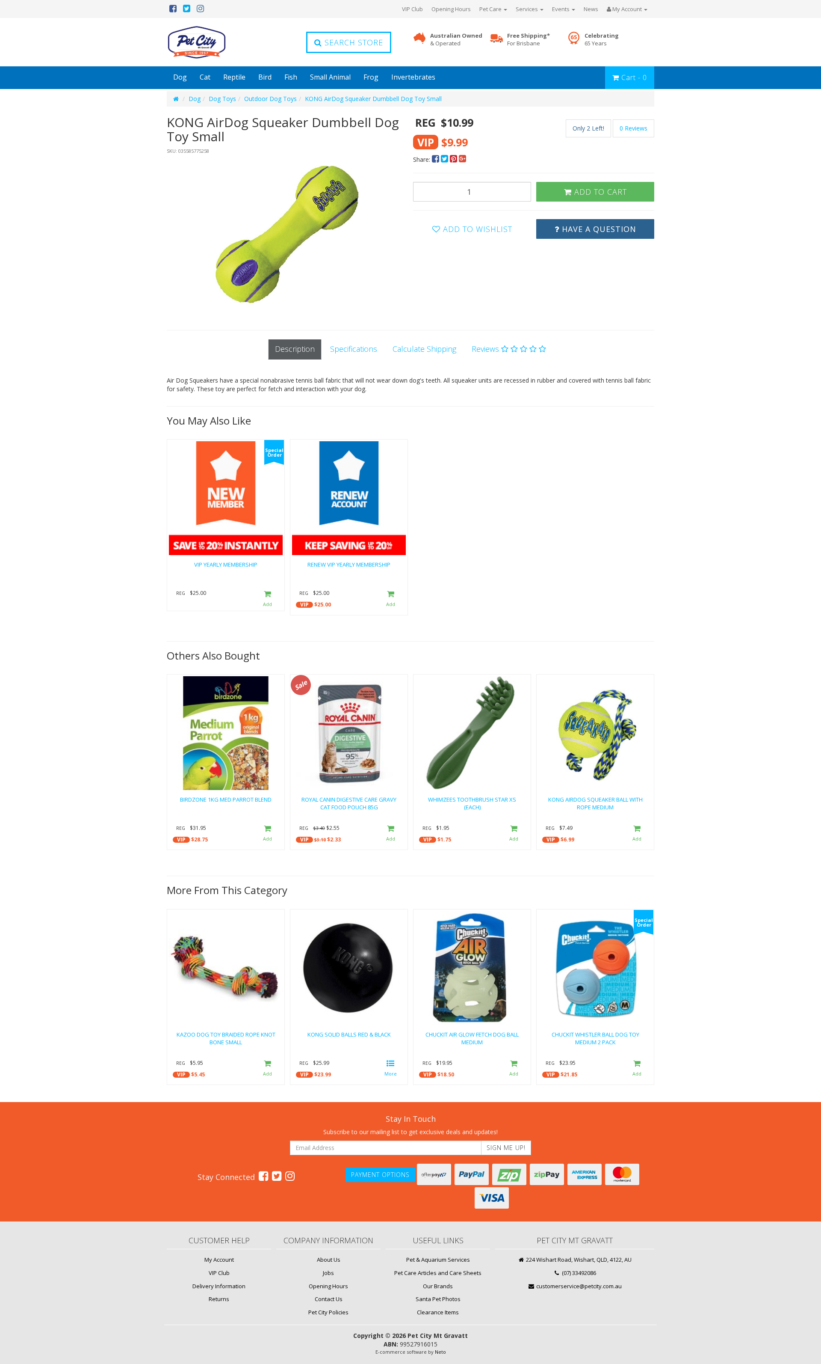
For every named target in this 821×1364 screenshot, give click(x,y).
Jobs (328, 1273)
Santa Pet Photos (438, 1299)
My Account (219, 1259)
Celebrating (602, 40)
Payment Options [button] (380, 1175)
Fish (290, 77)
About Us (328, 1259)
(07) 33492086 (578, 1273)
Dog (180, 77)
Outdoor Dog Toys (270, 99)
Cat (205, 77)
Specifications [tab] (353, 349)
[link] (263, 1175)
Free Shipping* (528, 40)
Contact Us (329, 1299)
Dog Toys (222, 99)
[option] (287, 234)
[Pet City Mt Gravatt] (209, 42)
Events (561, 9)
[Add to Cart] (267, 599)
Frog (370, 77)
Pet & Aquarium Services (438, 1259)
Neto (440, 1352)
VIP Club (412, 9)
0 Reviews (633, 128)
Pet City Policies (328, 1312)
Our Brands (438, 1286)
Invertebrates (413, 77)
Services (527, 9)
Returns (219, 1299)
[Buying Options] (390, 1069)
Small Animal (330, 77)
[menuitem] (436, 159)
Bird (265, 77)
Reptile (234, 77)
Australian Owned (456, 40)
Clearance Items (438, 1312)
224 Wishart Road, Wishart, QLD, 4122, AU (578, 1259)
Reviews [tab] (486, 349)
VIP (304, 604)
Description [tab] (295, 349)
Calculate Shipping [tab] (424, 349)
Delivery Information (218, 1286)
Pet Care (491, 9)
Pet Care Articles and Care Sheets (437, 1273)
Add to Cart (599, 192)
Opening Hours (451, 9)
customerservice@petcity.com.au (578, 1286)
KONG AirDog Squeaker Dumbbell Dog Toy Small (373, 99)
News (591, 9)
